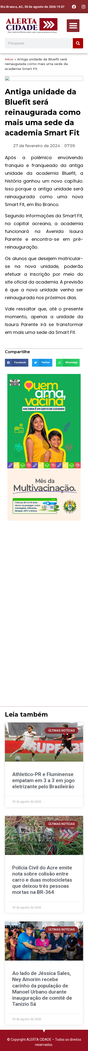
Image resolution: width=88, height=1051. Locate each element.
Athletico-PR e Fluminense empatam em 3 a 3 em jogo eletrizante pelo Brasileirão (43, 780)
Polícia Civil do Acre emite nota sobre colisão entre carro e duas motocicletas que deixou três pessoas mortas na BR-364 (42, 880)
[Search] (78, 43)
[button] (73, 25)
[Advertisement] (44, 569)
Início (9, 59)
